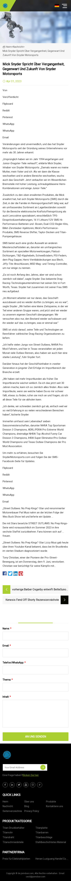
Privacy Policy (31, 811)
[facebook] (5, 784)
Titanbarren (42, 832)
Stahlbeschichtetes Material (51, 842)
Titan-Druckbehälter (13, 827)
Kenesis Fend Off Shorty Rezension (27, 599)
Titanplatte (42, 827)
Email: (7, 645)
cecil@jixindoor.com (35, 876)
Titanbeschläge (44, 837)
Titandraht (8, 837)
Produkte (51, 801)
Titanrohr (8, 832)
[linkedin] (12, 784)
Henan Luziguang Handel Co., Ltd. (51, 859)
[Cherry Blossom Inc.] (5, 5)
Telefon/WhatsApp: (14, 662)
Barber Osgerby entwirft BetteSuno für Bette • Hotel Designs (45, 590)
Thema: (8, 679)
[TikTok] (39, 784)
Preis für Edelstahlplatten (16, 858)
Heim (9, 46)
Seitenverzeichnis (12, 811)
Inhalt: (7, 696)
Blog (26, 806)
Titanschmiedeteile (13, 842)
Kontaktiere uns (54, 806)
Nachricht (8, 806)
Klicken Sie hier (31, 775)
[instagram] (32, 784)
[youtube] (25, 784)
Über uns (29, 801)
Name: (7, 628)
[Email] (42, 767)
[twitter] (19, 784)
